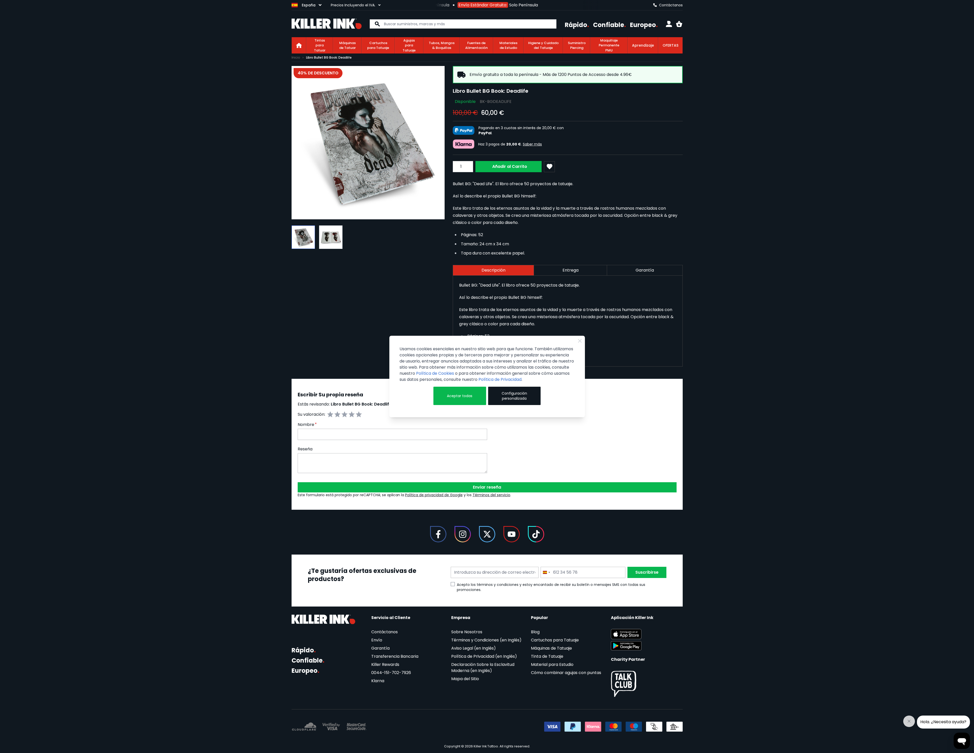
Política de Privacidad (500, 379)
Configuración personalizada (514, 396)
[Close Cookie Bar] (580, 341)
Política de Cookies (435, 373)
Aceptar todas (459, 395)
